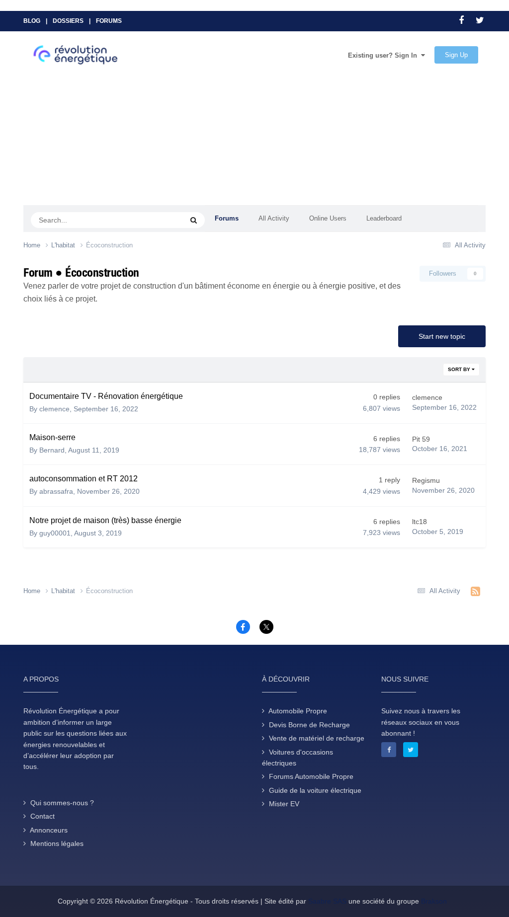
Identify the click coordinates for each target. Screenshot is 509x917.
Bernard (52, 450)
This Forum (154, 219)
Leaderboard (384, 218)
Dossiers (68, 20)
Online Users (327, 218)
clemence (54, 409)
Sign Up (456, 55)
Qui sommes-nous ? (62, 803)
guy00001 (55, 533)
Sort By (460, 369)
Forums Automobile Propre (311, 776)
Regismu (426, 480)
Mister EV (284, 804)
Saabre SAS (327, 901)
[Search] (193, 220)
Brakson (434, 901)
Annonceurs (49, 830)
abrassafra (56, 491)
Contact (42, 816)
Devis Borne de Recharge (309, 725)
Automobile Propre (297, 711)
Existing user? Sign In (384, 55)
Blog (31, 20)
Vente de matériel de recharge (316, 738)
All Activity (273, 218)
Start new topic (442, 336)
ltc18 (419, 522)
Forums (109, 20)
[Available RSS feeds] (475, 592)
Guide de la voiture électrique (315, 790)
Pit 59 (421, 439)
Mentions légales (57, 843)
